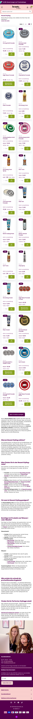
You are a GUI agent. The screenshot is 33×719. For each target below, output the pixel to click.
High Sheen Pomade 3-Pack (24, 298)
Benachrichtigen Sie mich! (8, 83)
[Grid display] (29, 24)
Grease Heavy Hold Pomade (24, 138)
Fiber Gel (21, 201)
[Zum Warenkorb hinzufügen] (11, 54)
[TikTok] (22, 702)
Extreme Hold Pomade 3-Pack (8, 362)
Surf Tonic (6, 265)
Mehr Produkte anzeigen (16, 414)
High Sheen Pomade (8, 75)
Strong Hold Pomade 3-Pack (9, 394)
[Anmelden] (27, 7)
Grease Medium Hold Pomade (9, 138)
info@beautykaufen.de (9, 662)
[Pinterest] (14, 702)
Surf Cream (22, 362)
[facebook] (18, 702)
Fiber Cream (6, 330)
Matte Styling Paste (8, 233)
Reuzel (4, 41)
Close (16, 690)
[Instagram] (11, 702)
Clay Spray (22, 265)
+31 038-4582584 (8, 661)
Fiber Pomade (7, 105)
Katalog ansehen (2, 7)
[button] (7, 54)
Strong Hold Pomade (9, 43)
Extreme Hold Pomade (22, 43)
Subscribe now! (7, 683)
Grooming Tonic (23, 105)
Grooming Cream (8, 298)
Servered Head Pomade (23, 330)
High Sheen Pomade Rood (24, 394)
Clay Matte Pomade (24, 75)
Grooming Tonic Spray (7, 170)
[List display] (31, 24)
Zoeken (30, 11)
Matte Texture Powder (23, 234)
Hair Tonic (21, 169)
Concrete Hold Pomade (7, 202)
